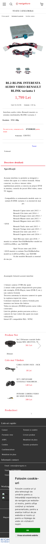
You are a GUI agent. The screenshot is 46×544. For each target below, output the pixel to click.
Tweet (34, 146)
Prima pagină (5, 16)
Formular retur (7, 435)
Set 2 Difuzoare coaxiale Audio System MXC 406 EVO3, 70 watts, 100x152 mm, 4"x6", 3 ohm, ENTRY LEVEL (28, 341)
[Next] (38, 346)
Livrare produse (29, 435)
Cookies (5, 445)
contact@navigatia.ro (18, 466)
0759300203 (30, 129)
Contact (5, 430)
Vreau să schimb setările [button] (27, 535)
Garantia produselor (30, 445)
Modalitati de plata (30, 440)
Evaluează (7, 151)
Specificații (9, 169)
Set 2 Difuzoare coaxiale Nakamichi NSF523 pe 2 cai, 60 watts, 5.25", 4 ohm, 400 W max (29, 380)
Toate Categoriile (23, 11)
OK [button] (27, 530)
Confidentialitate (8, 450)
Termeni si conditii (30, 430)
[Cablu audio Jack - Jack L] (10, 369)
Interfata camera (30, 16)
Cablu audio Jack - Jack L (28, 366)
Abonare (10, 354)
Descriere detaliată (13, 162)
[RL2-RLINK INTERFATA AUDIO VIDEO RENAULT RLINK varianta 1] (23, 63)
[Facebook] (4, 480)
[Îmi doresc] (40, 128)
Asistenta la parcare (17, 16)
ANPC (4, 440)
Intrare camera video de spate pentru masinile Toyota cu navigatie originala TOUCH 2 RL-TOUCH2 (28, 395)
